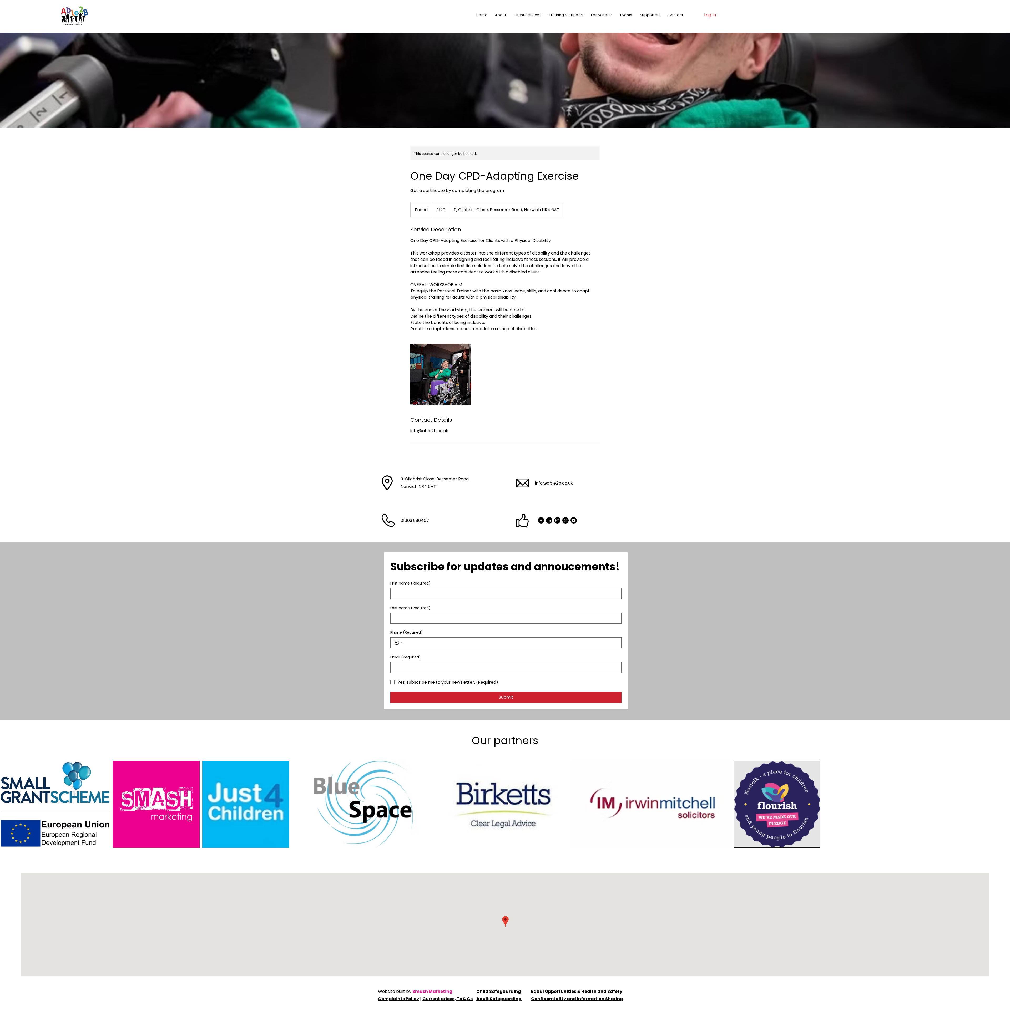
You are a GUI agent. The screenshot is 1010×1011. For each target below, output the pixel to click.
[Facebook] (541, 520)
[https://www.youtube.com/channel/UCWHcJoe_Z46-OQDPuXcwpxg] (573, 520)
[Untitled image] (440, 374)
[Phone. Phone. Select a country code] (399, 643)
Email (405, 657)
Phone (406, 632)
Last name (410, 608)
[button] (527, 15)
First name (410, 583)
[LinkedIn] (549, 520)
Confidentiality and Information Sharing (577, 999)
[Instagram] (557, 520)
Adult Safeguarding (499, 999)
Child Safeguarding (498, 991)
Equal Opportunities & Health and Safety (576, 991)
